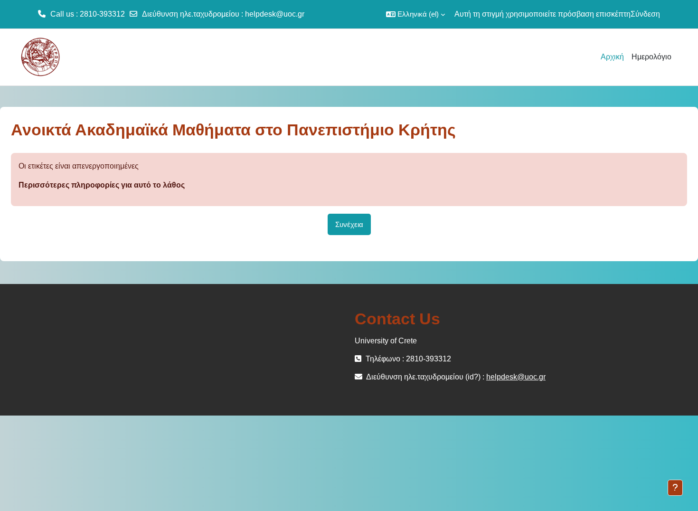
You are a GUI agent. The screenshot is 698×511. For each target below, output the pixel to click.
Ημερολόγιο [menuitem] (651, 57)
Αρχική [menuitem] (612, 57)
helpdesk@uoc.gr (274, 14)
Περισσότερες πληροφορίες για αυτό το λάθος (102, 185)
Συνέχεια (349, 224)
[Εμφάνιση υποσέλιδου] (675, 488)
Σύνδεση (645, 14)
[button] (415, 14)
